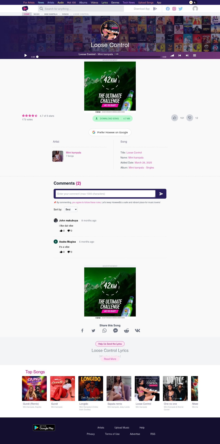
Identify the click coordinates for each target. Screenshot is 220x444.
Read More (110, 359)
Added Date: (127, 162)
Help (142, 427)
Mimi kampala (50, 14)
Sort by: (58, 209)
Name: (124, 157)
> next (187, 55)
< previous (179, 55)
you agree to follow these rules (86, 202)
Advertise (135, 434)
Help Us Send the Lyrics (110, 343)
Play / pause (25, 55)
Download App (142, 8)
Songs (65, 14)
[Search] (41, 9)
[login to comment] (110, 194)
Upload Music (121, 427)
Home (27, 14)
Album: (124, 167)
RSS (152, 434)
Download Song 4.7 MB (115, 118)
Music (37, 14)
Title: (123, 152)
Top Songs (35, 371)
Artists (100, 427)
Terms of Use (112, 434)
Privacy (91, 434)
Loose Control (81, 14)
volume (172, 55)
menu (194, 55)
